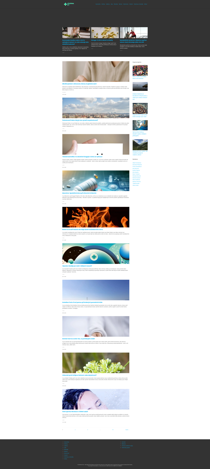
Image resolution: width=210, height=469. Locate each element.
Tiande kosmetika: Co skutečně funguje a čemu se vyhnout (82, 157)
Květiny (103, 4)
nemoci (121, 50)
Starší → (127, 429)
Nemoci (120, 4)
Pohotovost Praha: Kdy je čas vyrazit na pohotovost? (80, 120)
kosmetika (64, 92)
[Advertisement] (105, 19)
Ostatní (131, 4)
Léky (112, 4)
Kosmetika (98, 4)
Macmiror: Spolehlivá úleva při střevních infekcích (79, 193)
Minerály (116, 4)
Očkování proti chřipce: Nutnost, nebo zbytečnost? (79, 375)
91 (113, 429)
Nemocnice (125, 4)
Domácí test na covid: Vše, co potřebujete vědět (78, 339)
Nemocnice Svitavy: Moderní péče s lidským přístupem (139, 133)
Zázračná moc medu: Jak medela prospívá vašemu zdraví (140, 153)
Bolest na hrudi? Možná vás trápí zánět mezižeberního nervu (82, 229)
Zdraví (145, 4)
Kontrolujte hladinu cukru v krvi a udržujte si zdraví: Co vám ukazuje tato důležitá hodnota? (75, 42)
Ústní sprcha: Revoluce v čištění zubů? (75, 411)
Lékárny (108, 4)
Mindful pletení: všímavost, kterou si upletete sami (79, 84)
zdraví (63, 52)
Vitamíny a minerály (138, 4)
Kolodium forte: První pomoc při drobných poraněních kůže (82, 302)
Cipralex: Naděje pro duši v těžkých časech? (77, 266)
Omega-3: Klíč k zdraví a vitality (102, 40)
